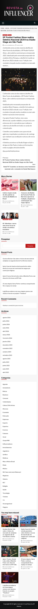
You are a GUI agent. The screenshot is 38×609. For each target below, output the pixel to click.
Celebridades (7, 402)
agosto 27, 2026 (26, 568)
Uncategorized (7, 503)
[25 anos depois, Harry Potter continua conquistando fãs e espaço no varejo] (28, 551)
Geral (4, 437)
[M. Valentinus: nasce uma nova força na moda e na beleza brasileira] (9, 215)
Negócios (5, 475)
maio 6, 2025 (20, 45)
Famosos (5, 219)
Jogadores (6, 451)
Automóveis (6, 388)
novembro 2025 (7, 348)
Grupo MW (6, 440)
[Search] (35, 22)
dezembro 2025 (7, 345)
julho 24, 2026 (7, 202)
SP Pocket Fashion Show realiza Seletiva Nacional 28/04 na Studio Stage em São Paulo (18, 160)
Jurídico (5, 454)
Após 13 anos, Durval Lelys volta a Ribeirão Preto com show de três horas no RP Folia (19, 277)
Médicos (5, 458)
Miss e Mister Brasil (9, 461)
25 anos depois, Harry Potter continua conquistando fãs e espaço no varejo (19, 285)
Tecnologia (6, 493)
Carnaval (5, 398)
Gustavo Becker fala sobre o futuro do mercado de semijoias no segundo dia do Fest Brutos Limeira (18, 260)
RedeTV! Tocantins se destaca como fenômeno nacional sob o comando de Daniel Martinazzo (19, 167)
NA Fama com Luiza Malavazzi (12, 472)
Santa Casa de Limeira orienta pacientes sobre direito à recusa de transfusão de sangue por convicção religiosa (17, 268)
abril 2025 (6, 372)
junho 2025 (6, 365)
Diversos (5, 409)
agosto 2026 (6, 317)
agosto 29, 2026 (7, 540)
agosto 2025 (6, 358)
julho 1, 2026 (25, 206)
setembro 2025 (7, 355)
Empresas (6, 419)
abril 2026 (6, 331)
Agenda (5, 35)
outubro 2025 (7, 352)
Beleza (5, 391)
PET (4, 482)
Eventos (5, 430)
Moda (9, 35)
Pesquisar (5, 239)
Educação (6, 416)
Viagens (5, 507)
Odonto (5, 479)
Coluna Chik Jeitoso (9, 405)
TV (4, 500)
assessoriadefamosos (9, 45)
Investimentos (7, 447)
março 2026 (6, 334)
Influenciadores (7, 444)
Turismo (5, 496)
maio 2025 (6, 369)
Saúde (4, 489)
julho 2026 (6, 321)
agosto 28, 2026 (26, 542)
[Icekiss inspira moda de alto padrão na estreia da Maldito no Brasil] (9, 185)
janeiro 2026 (6, 341)
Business (5, 395)
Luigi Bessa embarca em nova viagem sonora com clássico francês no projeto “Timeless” (18, 292)
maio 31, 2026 (7, 233)
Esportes (5, 426)
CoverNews (27, 604)
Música (5, 468)
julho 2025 (6, 362)
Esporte (5, 423)
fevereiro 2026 (7, 338)
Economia (6, 412)
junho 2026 (6, 324)
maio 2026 (6, 328)
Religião (5, 486)
